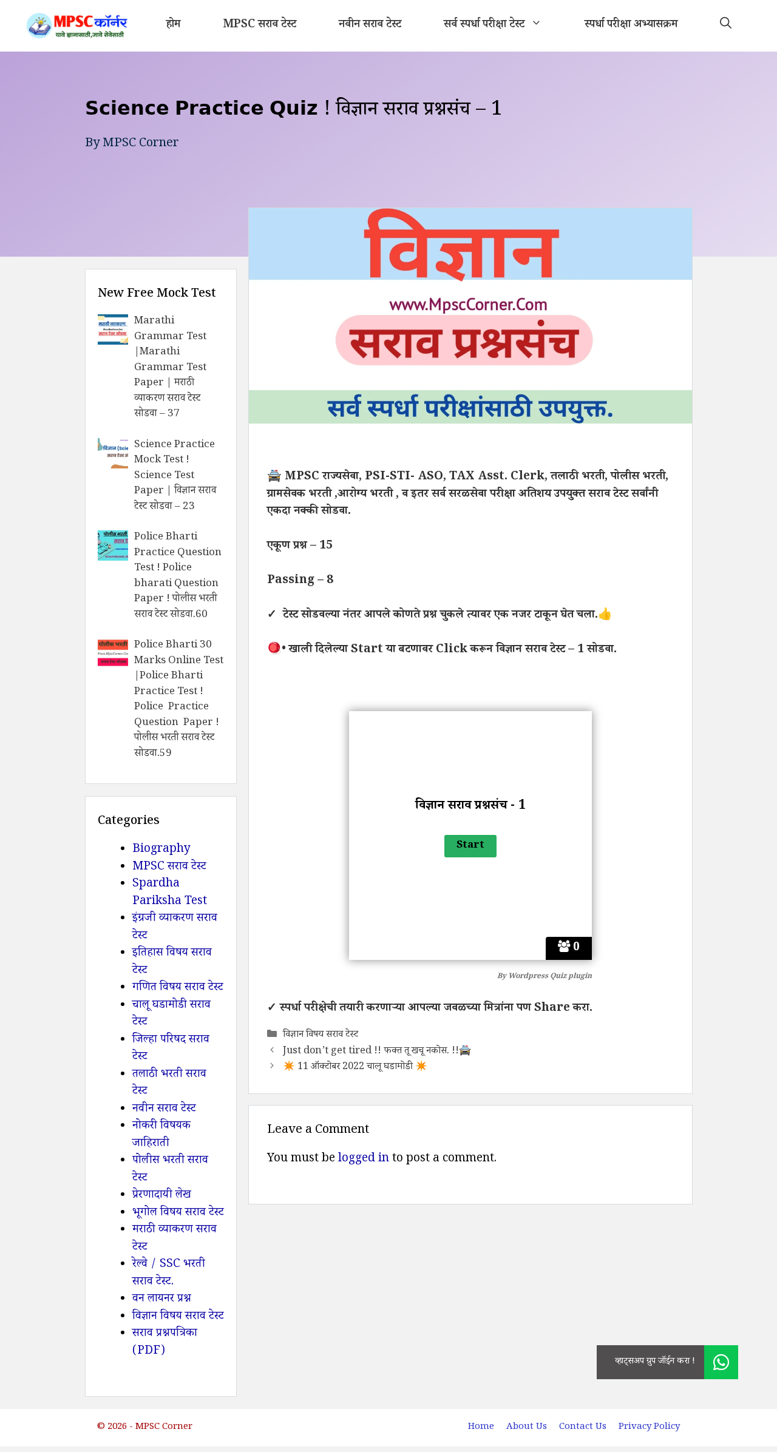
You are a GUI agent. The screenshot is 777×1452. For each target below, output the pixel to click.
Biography (161, 850)
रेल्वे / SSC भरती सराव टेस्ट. (168, 1274)
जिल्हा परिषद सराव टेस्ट (170, 1049)
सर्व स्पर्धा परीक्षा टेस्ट (484, 25)
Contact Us (582, 1427)
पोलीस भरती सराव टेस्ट (170, 1170)
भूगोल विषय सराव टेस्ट (178, 1213)
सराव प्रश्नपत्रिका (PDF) (164, 1343)
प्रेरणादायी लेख (161, 1196)
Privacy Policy (649, 1427)
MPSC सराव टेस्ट (259, 25)
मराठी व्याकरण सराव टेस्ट (174, 1239)
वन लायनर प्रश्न (161, 1300)
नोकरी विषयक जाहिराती (161, 1135)
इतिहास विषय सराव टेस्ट (172, 963)
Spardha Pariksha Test (169, 893)
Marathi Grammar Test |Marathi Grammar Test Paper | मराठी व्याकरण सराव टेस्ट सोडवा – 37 (170, 368)
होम (173, 25)
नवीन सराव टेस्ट (370, 25)
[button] (726, 25)
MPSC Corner (141, 144)
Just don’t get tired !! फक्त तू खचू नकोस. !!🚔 (377, 1051)
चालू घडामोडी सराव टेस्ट (171, 1015)
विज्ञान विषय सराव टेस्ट (320, 1035)
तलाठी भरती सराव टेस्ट (169, 1084)
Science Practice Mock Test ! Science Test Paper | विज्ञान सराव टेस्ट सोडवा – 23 (175, 476)
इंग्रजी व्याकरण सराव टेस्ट (174, 928)
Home (481, 1427)
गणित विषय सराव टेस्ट (177, 988)
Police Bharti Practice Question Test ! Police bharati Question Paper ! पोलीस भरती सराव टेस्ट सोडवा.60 (178, 577)
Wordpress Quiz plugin (550, 977)
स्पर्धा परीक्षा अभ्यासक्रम (631, 25)
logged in (363, 1159)
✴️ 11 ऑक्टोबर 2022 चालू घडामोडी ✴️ (355, 1067)
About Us (526, 1427)
